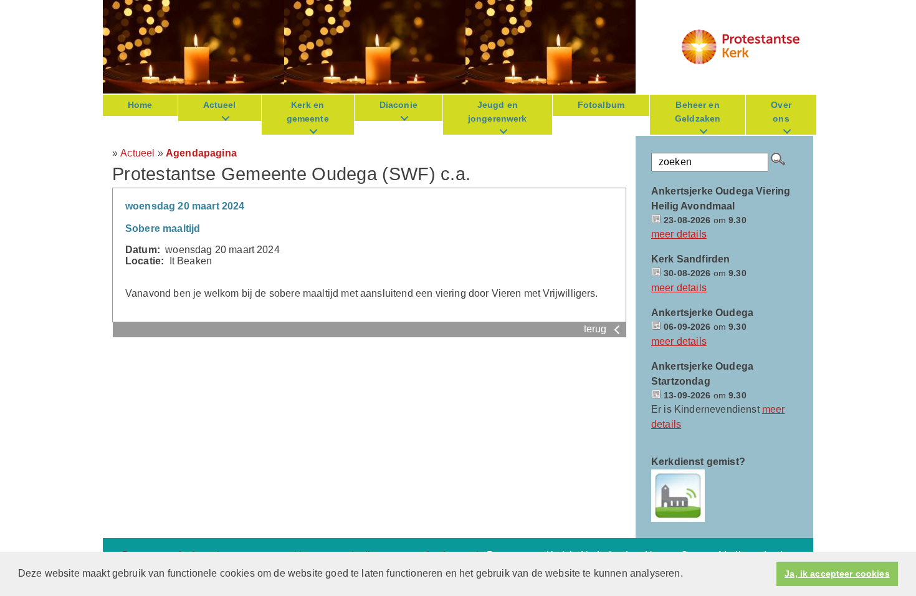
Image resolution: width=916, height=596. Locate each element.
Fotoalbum (601, 105)
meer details (679, 234)
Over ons (781, 111)
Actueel (219, 105)
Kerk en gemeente (308, 111)
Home (140, 105)
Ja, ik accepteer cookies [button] (837, 574)
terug (596, 329)
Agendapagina (201, 153)
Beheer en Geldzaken (697, 111)
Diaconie (398, 105)
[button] (687, 575)
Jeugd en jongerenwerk (497, 111)
